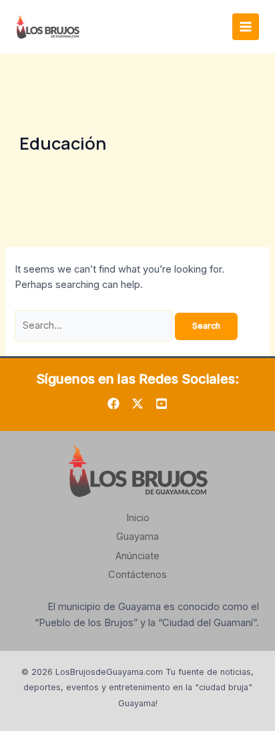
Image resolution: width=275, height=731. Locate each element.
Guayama (137, 537)
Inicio (138, 518)
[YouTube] (162, 404)
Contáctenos (137, 575)
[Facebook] (113, 404)
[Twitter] (137, 404)
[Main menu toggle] (245, 26)
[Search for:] (95, 325)
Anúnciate (137, 556)
